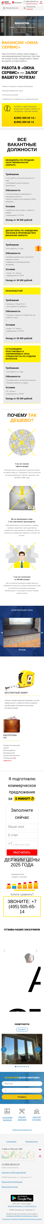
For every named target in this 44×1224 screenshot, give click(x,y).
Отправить (22, 1097)
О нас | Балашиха (21, 27)
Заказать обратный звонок (14, 1172)
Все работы (22, 1029)
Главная (12, 27)
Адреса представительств (22, 1130)
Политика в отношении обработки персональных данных (22, 1219)
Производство (31, 1142)
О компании (11, 1142)
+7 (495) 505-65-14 (30, 2)
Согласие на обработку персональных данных (22, 1216)
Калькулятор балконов (12, 1182)
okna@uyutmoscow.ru (15, 1206)
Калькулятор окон (10, 1187)
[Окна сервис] (6, 3)
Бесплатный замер (16, 693)
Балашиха (18, 2)
